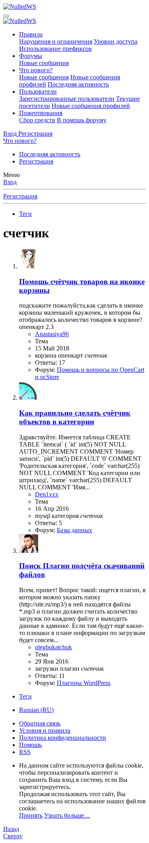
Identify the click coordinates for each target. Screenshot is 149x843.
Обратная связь (39, 723)
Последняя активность (78, 84)
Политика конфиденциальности (62, 737)
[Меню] (6, 16)
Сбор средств (37, 120)
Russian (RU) (36, 709)
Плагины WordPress (83, 682)
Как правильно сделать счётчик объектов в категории (74, 417)
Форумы (30, 55)
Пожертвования (40, 113)
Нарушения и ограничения (55, 41)
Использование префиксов (55, 48)
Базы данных (74, 530)
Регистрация (36, 161)
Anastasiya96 (52, 334)
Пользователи (38, 91)
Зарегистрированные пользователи (66, 98)
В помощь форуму (81, 120)
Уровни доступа (115, 41)
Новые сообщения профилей (91, 105)
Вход (10, 182)
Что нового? (35, 70)
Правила (31, 34)
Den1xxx (46, 494)
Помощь (30, 744)
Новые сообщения (44, 63)
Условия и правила (44, 730)
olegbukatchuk (53, 647)
